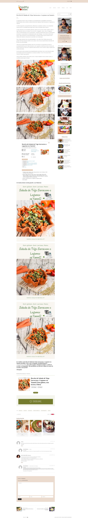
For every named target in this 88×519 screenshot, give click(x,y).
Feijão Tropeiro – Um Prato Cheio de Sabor (67, 145)
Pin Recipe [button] (40, 387)
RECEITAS (54, 7)
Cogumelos (30, 410)
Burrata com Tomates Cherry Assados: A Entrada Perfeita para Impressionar (67, 151)
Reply (22, 445)
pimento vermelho (36, 410)
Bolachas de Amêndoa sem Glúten (67, 156)
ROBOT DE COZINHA (31, 13)
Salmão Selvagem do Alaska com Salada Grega (67, 166)
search (17, 1)
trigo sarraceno (43, 410)
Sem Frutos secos (40, 13)
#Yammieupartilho (21, 364)
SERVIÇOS (63, 7)
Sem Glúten (46, 13)
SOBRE (71, 7)
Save (53, 414)
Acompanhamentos (19, 13)
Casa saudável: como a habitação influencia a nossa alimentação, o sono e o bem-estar (68, 140)
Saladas (36, 13)
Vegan (35, 151)
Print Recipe (34, 387)
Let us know (35, 402)
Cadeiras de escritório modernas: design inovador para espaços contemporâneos (67, 161)
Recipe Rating (20, 480)
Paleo (24, 13)
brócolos (20, 410)
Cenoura (25, 410)
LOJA (67, 7)
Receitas (26, 13)
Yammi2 (28, 373)
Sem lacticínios (50, 13)
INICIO (50, 7)
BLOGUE (59, 7)
